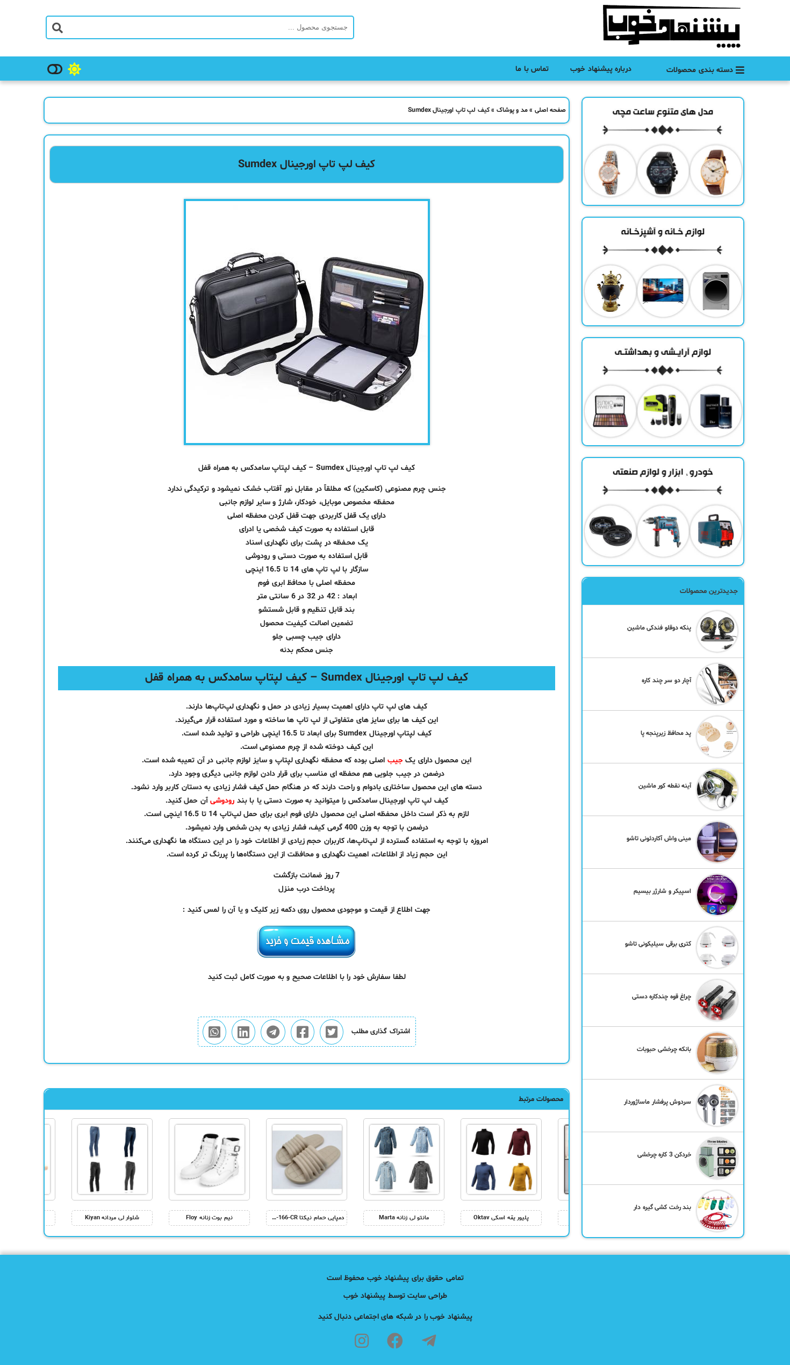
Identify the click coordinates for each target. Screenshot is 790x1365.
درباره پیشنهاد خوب (600, 69)
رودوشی (222, 801)
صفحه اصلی (550, 110)
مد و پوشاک (512, 110)
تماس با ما (532, 69)
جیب (395, 760)
